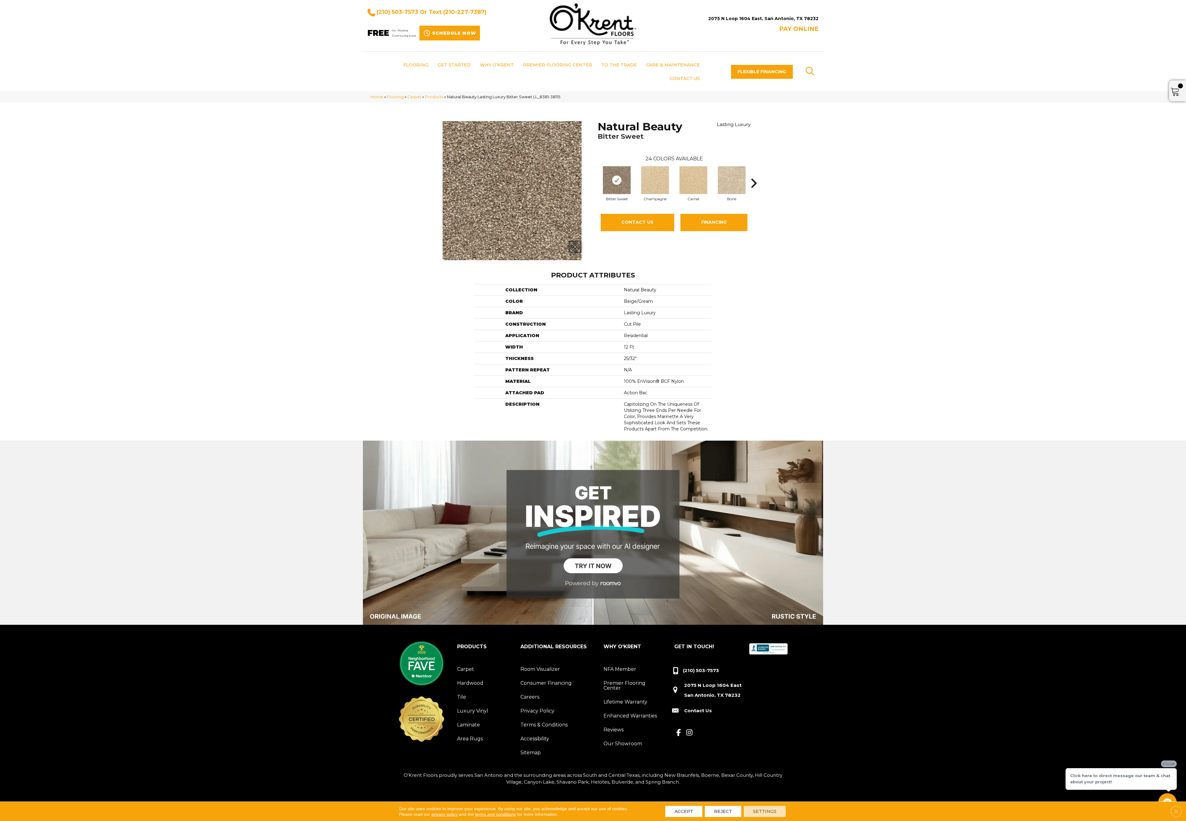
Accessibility (534, 739)
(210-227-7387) (464, 12)
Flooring (395, 97)
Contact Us (637, 222)
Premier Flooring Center (625, 685)
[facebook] (678, 733)
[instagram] (689, 733)
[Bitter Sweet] (616, 180)
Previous (594, 174)
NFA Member (620, 669)
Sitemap (530, 752)
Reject (723, 811)
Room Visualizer (540, 669)
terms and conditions (495, 814)
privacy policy (444, 814)
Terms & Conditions (544, 725)
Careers (529, 697)
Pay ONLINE (798, 28)
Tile (461, 697)
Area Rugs (470, 739)
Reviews (614, 730)
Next (753, 174)
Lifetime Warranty (625, 702)
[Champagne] (655, 180)
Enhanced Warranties (630, 716)
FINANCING (714, 222)
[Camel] (693, 180)
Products (434, 97)
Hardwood (470, 683)
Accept (684, 811)
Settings (764, 811)
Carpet (414, 97)
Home (377, 97)
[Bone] (731, 180)
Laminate (468, 725)
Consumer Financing (546, 683)
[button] (762, 72)
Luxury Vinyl (472, 711)
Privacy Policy (537, 711)
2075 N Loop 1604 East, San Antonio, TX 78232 (763, 18)
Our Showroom (623, 744)
